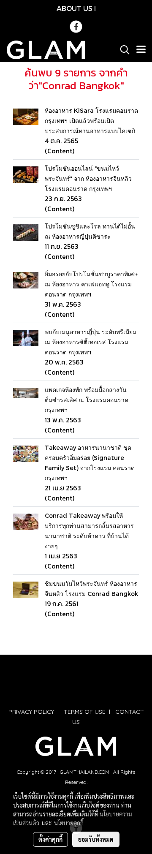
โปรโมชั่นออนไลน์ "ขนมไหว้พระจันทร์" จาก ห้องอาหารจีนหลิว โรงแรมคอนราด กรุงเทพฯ (88, 178)
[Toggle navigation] (141, 50)
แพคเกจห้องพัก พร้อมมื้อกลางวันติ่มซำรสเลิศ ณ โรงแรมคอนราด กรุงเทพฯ (86, 399)
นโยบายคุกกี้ (69, 823)
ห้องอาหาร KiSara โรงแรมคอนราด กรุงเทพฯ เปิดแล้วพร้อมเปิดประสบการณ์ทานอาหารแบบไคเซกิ (91, 120)
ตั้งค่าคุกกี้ (50, 839)
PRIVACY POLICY (31, 711)
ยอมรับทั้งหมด (96, 839)
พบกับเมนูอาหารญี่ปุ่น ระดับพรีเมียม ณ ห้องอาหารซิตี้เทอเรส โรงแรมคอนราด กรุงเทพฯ (90, 342)
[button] (122, 49)
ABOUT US (74, 8)
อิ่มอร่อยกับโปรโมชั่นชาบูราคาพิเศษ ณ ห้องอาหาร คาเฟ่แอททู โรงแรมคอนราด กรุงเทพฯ (91, 284)
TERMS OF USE (85, 711)
